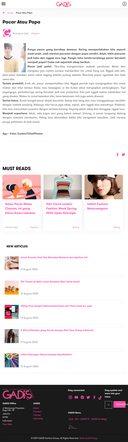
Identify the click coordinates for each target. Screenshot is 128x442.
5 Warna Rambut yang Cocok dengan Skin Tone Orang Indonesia (57, 330)
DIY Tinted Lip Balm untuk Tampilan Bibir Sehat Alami (50, 281)
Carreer (37, 415)
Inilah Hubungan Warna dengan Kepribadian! (46, 354)
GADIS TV (85, 419)
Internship (38, 419)
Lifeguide (35, 33)
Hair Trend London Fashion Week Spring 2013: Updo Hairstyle (61, 208)
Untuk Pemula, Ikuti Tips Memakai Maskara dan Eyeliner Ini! (54, 257)
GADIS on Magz (99, 419)
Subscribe (121, 404)
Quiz (71, 419)
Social (10, 13)
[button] (123, 154)
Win (77, 419)
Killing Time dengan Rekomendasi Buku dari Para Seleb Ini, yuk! (56, 306)
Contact (37, 412)
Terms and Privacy (88, 438)
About (36, 408)
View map (7, 424)
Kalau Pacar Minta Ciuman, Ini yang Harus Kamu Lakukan (20, 208)
